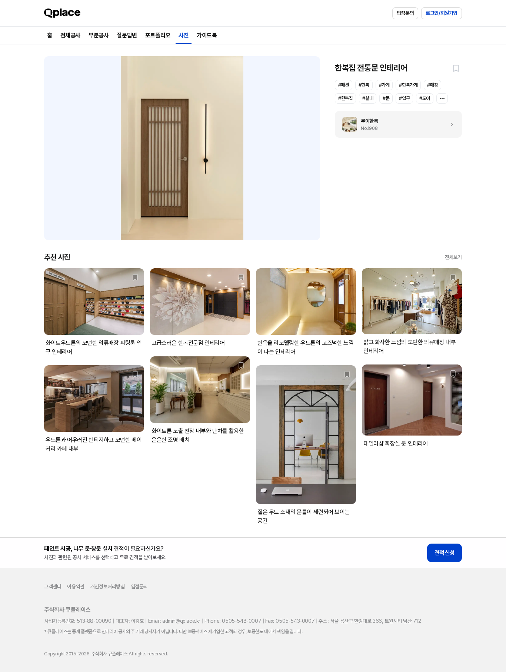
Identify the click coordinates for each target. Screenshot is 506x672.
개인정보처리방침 (107, 586)
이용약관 (75, 586)
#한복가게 (408, 85)
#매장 (432, 85)
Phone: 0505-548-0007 (232, 621)
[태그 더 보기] (442, 98)
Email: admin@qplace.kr (174, 621)
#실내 (367, 98)
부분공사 (99, 35)
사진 (184, 35)
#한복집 (345, 98)
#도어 (424, 98)
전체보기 (453, 257)
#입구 (404, 98)
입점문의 (405, 13)
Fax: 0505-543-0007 (289, 621)
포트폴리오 (157, 35)
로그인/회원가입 (441, 13)
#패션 (343, 85)
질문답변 (127, 35)
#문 (386, 98)
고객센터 (52, 586)
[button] (456, 68)
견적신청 (445, 552)
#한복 (364, 85)
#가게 (384, 85)
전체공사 (70, 35)
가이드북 (207, 35)
